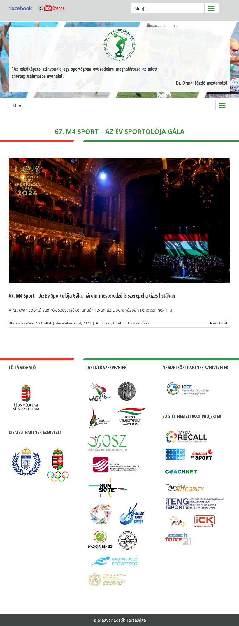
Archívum (103, 323)
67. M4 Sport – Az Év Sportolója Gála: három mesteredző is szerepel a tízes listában (92, 295)
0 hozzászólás (138, 323)
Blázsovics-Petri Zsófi (26, 323)
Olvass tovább (219, 323)
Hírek (117, 323)
